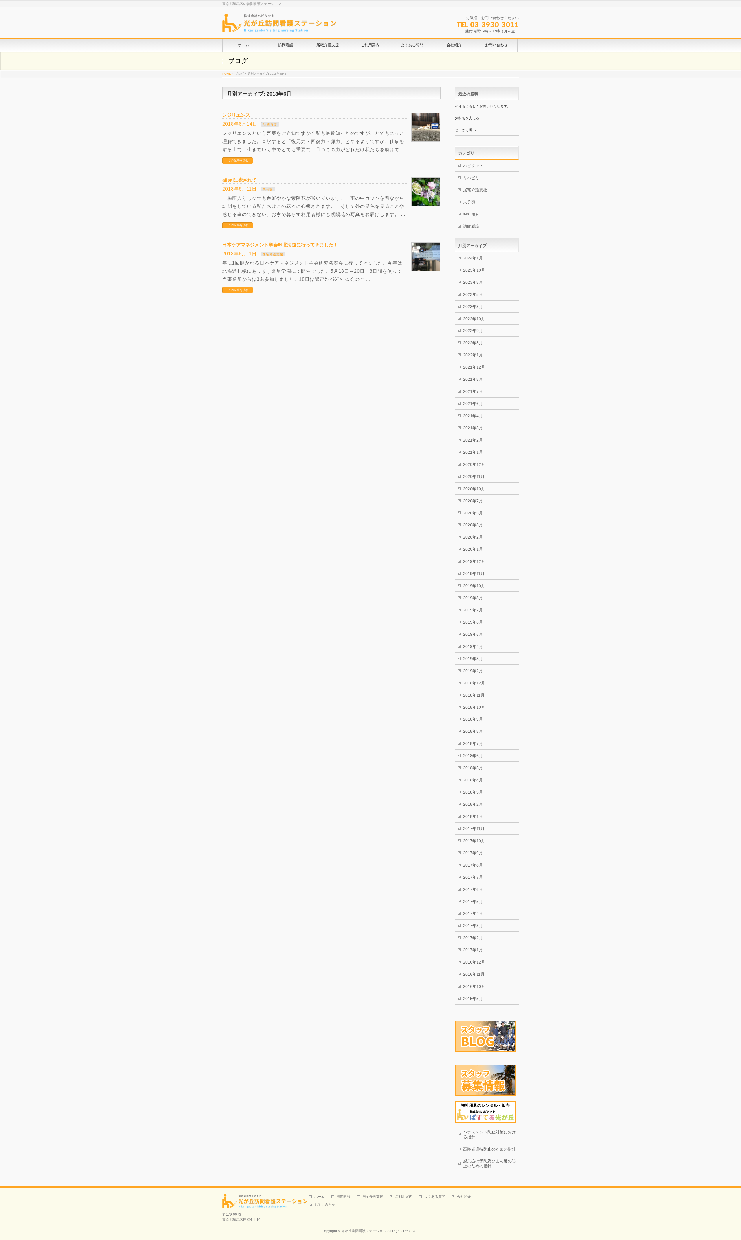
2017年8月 (473, 865)
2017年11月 (474, 828)
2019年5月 (473, 634)
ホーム (319, 1197)
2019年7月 (473, 610)
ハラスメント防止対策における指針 (489, 1134)
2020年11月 (474, 476)
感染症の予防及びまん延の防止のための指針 (489, 1163)
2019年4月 (473, 646)
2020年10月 (474, 488)
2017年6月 (473, 889)
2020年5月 (473, 513)
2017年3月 (473, 925)
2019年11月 (474, 573)
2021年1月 (473, 452)
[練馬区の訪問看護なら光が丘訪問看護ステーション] (280, 22)
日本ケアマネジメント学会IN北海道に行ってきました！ (280, 244)
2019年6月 (473, 622)
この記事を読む (238, 160)
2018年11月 (474, 695)
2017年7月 (473, 877)
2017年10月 (474, 840)
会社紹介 (464, 1197)
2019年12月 (474, 561)
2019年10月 (474, 585)
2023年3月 (473, 306)
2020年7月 (473, 501)
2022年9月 (473, 330)
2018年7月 (473, 743)
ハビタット (473, 165)
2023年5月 (473, 294)
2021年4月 (473, 415)
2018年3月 (473, 792)
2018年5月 (473, 767)
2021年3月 (473, 428)
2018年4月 (473, 780)
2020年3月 (473, 525)
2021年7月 (473, 391)
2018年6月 (473, 755)
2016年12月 (474, 962)
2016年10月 (474, 986)
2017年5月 (473, 901)
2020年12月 (474, 464)
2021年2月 (473, 440)
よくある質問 (434, 1197)
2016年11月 (474, 974)
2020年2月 (473, 537)
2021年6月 (473, 403)
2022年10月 (474, 318)
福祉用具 (471, 214)
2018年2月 (473, 804)
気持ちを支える (467, 118)
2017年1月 (473, 950)
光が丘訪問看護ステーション (363, 1231)
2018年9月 (473, 719)
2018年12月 (474, 683)
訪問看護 (270, 124)
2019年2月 (473, 670)
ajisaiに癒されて (239, 179)
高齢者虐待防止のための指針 (489, 1149)
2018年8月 (473, 731)
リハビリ (471, 177)
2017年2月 (473, 937)
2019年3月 (473, 658)
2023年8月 (473, 282)
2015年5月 (473, 998)
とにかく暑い (465, 130)
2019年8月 (473, 598)
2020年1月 (473, 549)
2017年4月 (473, 913)
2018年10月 (474, 707)
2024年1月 (473, 258)
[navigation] (370, 45)
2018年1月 (473, 816)
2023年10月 (474, 270)
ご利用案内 (403, 1197)
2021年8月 (473, 379)
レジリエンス (236, 115)
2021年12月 (474, 367)
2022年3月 (473, 342)
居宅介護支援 (273, 254)
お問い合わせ (324, 1205)
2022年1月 (473, 355)
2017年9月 (473, 853)
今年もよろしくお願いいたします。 (483, 106)
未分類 (268, 189)
